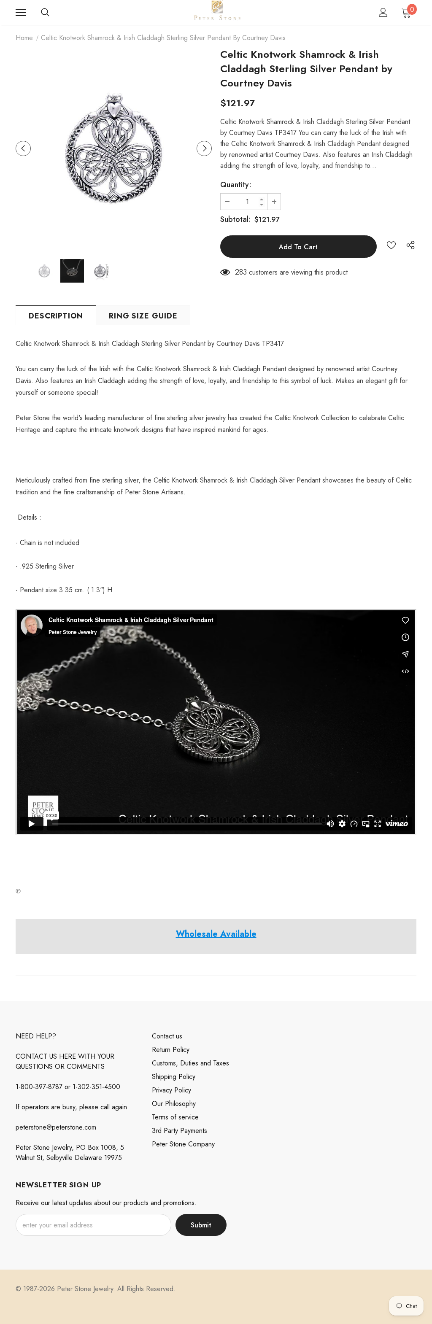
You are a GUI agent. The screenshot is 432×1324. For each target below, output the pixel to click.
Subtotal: (235, 219)
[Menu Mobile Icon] (21, 13)
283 (241, 272)
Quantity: (235, 185)
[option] (114, 148)
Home (24, 38)
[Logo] (217, 12)
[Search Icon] (45, 12)
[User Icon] (383, 12)
